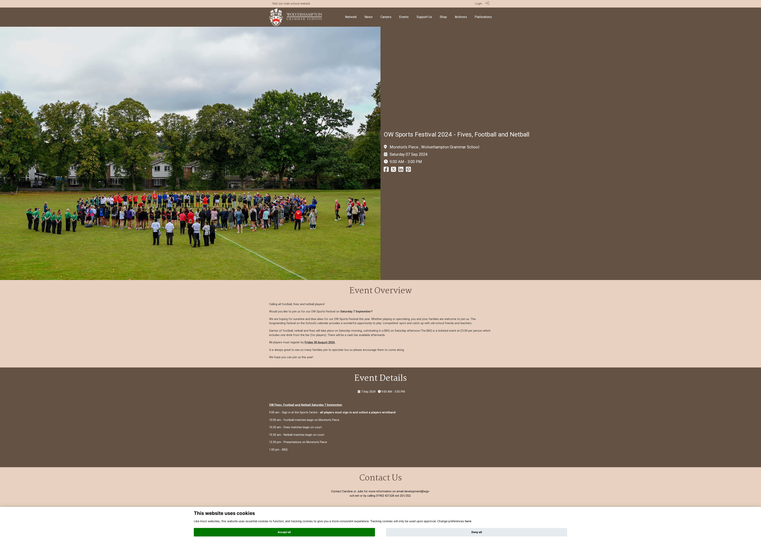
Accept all (284, 532)
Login (478, 3)
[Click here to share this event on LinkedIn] (400, 170)
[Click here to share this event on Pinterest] (408, 170)
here (468, 521)
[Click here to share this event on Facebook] (386, 170)
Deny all (476, 532)
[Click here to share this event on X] (393, 170)
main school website (297, 3)
